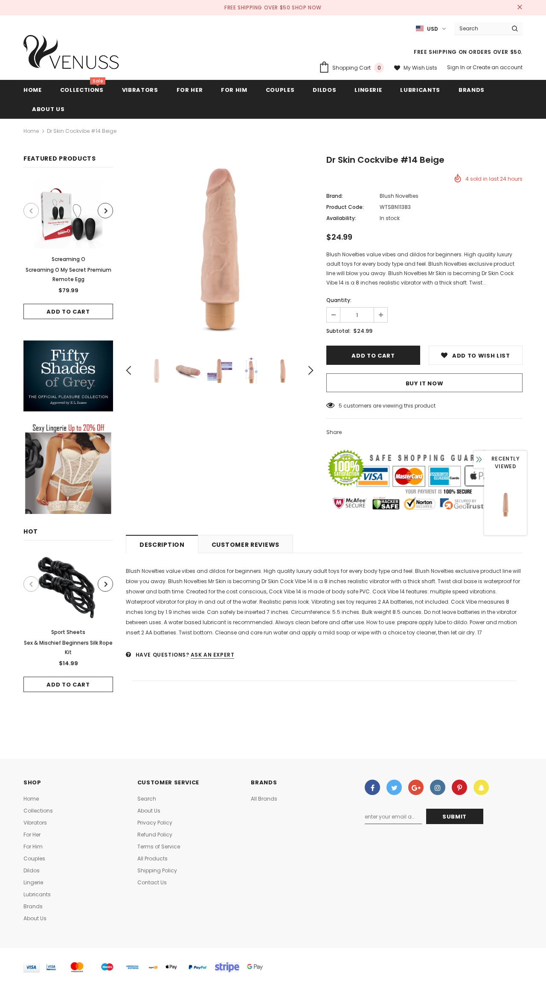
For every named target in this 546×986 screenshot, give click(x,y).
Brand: (334, 196)
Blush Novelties (399, 196)
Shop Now (307, 7)
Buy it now (425, 383)
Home (31, 131)
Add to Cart (68, 312)
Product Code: (345, 207)
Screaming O (68, 259)
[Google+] (416, 787)
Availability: (341, 218)
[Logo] (71, 54)
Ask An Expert (213, 654)
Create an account (498, 67)
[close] (519, 7)
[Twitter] (394, 787)
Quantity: (338, 300)
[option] (68, 249)
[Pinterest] (459, 787)
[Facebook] (372, 787)
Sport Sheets (68, 632)
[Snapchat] (481, 787)
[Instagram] (437, 787)
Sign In (456, 67)
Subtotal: (338, 331)
